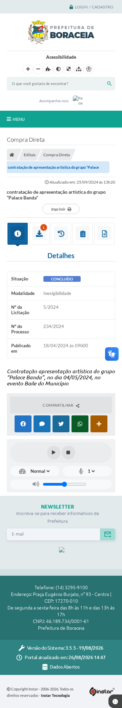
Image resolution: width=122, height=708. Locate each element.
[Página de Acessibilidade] (88, 69)
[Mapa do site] (78, 69)
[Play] (54, 452)
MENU (19, 119)
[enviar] (107, 534)
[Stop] (68, 452)
